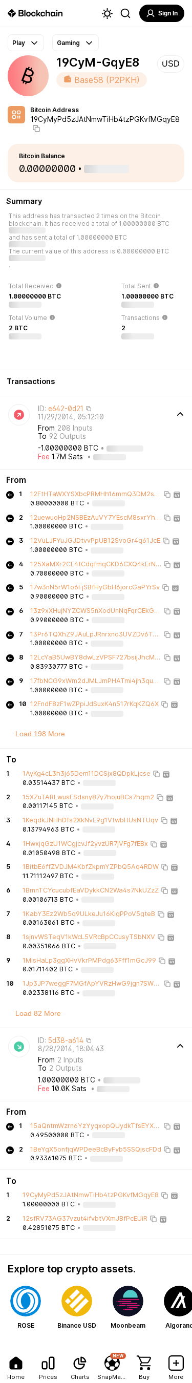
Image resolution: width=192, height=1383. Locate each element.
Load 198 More (40, 734)
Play (18, 43)
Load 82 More (38, 1013)
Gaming (68, 43)
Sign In (168, 13)
